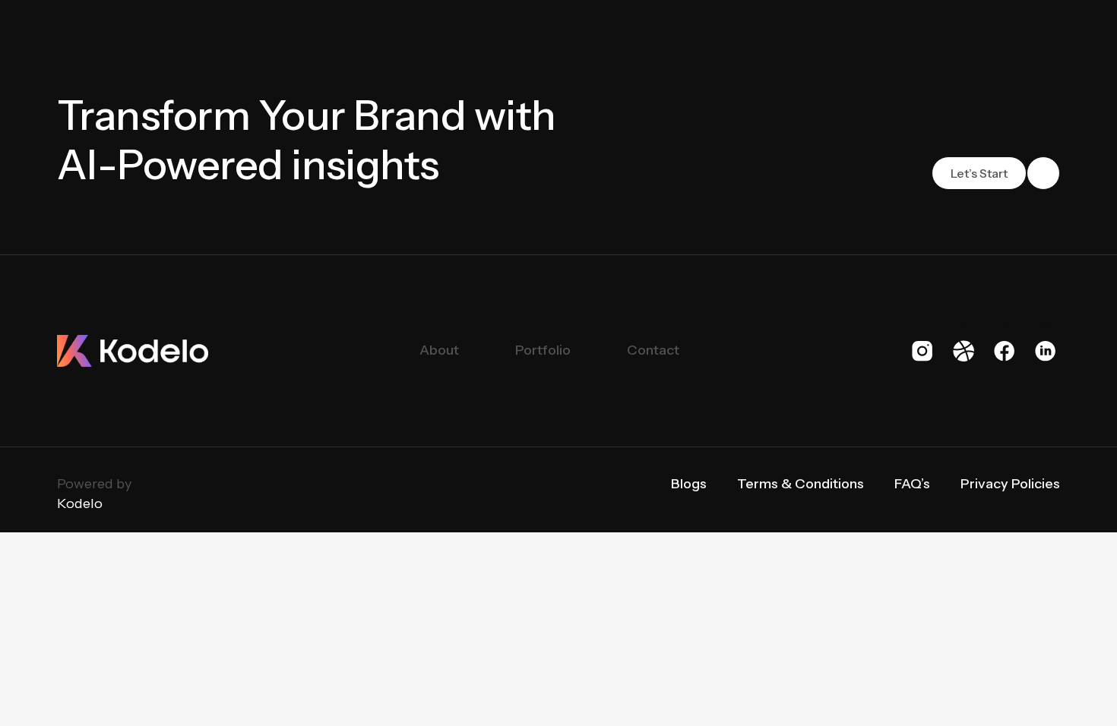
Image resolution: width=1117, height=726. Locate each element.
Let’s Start (979, 173)
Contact (653, 350)
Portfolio (543, 350)
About (439, 350)
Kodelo (80, 503)
